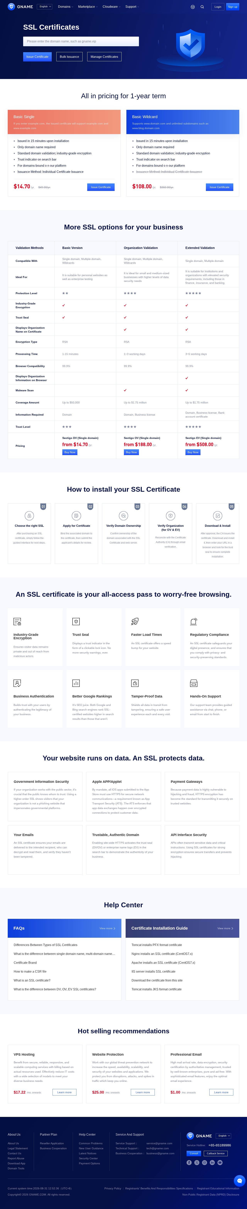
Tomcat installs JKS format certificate (157, 989)
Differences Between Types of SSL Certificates (45, 945)
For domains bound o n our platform (42, 165)
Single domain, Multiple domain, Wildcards (81, 260)
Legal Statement (18, 1148)
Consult (194, 1153)
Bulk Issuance (69, 56)
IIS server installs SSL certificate (153, 971)
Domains (65, 6)
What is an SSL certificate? (32, 980)
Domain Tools (16, 1168)
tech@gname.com (142, 1148)
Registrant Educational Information (218, 1188)
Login (218, 6)
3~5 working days (196, 353)
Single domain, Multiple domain (204, 260)
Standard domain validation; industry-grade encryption (54, 153)
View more (108, 928)
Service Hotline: (209, 1145)
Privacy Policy (112, 1188)
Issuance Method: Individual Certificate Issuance (51, 171)
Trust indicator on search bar (37, 159)
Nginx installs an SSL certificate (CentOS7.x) (162, 953)
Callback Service (216, 1153)
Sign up (232, 6)
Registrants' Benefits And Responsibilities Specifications (159, 1188)
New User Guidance (91, 1148)
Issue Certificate (37, 56)
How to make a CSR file (30, 971)
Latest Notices (87, 1153)
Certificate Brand (25, 962)
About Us (13, 1143)
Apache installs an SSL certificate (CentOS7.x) (163, 962)
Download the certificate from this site (157, 980)
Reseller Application (52, 1143)
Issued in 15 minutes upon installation (43, 141)
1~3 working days (134, 353)
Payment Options (89, 1163)
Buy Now (69, 452)
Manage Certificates (104, 56)
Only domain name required (37, 147)
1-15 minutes (70, 353)
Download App (16, 1163)
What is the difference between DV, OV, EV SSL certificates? (55, 989)
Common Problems (90, 1143)
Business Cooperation (53, 1148)
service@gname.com (144, 1143)
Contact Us (14, 1153)
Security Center (88, 1158)
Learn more (64, 1092)
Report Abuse (16, 1158)
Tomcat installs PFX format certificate (157, 945)
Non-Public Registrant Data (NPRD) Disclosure (210, 1194)
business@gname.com (145, 1153)
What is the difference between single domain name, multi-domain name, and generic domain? (64, 953)
